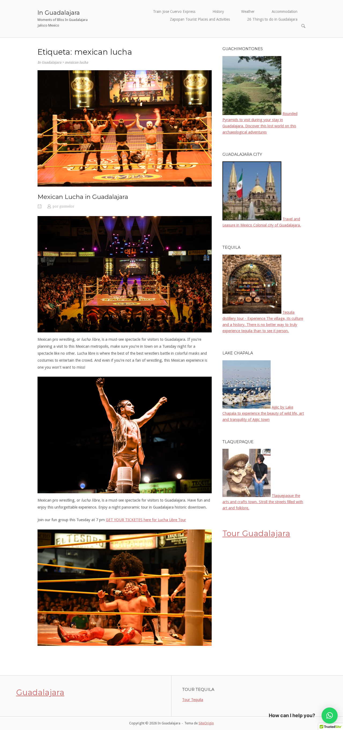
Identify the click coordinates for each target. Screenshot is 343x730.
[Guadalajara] (251, 218)
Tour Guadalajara (256, 533)
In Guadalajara (59, 12)
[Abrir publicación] (125, 128)
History (218, 11)
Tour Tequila (192, 700)
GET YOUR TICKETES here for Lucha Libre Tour (146, 520)
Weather (248, 11)
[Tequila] (251, 312)
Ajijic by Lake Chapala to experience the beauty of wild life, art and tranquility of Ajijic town (263, 413)
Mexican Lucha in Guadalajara (83, 197)
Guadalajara (40, 692)
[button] (330, 715)
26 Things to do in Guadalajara (272, 19)
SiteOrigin (206, 723)
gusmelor (66, 206)
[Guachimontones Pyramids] (251, 114)
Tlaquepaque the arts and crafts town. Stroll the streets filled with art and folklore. (262, 502)
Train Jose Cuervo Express (174, 11)
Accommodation (284, 11)
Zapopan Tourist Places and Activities (200, 19)
